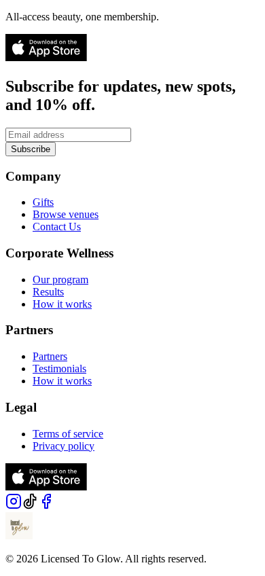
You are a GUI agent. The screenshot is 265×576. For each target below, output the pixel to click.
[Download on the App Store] (46, 57)
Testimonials (59, 368)
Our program (60, 279)
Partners (50, 356)
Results (48, 292)
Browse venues (66, 214)
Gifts (43, 202)
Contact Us (57, 226)
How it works (62, 304)
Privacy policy (63, 446)
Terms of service (68, 433)
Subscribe (30, 149)
